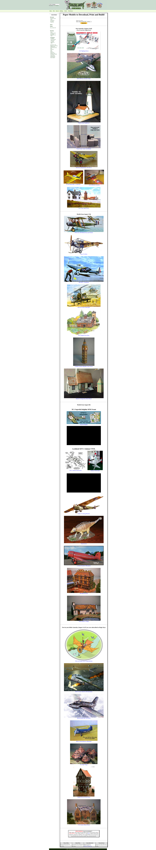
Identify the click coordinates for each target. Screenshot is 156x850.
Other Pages (52, 30)
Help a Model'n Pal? (53, 27)
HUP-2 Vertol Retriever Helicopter (84, 741)
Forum (51, 32)
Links (51, 50)
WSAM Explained (53, 33)
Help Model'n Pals (53, 34)
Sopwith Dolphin (84, 424)
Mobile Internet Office (53, 47)
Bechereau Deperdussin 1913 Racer (84, 167)
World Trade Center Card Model (84, 148)
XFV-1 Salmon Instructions (75, 470)
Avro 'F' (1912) (83, 254)
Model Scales (53, 40)
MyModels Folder (53, 18)
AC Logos (52, 38)
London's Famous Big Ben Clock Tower (84, 366)
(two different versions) (94, 185)
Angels (51, 35)
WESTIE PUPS (52, 46)
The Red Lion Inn (84, 593)
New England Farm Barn (83, 335)
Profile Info (52, 22)
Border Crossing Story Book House (84, 398)
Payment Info (52, 20)
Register (51, 26)
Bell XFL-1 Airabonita (84, 282)
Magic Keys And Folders (54, 45)
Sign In (51, 24)
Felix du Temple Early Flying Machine (83, 661)
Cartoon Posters (52, 55)
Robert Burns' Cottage (84, 621)
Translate (57, 5)
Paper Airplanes (52, 57)
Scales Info (52, 49)
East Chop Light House (84, 208)
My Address (52, 21)
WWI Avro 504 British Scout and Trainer (84, 232)
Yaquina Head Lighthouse (84, 123)
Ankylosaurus (84, 543)
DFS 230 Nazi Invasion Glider (84, 78)
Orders (51, 19)
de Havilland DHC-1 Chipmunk (73, 184)
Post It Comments (53, 39)
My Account (52, 17)
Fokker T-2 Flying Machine (84, 513)
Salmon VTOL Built (95, 470)
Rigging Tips (52, 42)
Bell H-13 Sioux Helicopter (84, 307)
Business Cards (52, 53)
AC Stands (52, 41)
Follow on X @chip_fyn (88, 846)
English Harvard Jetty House (83, 797)
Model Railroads (52, 56)
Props (51, 43)
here (88, 833)
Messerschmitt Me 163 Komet (83, 718)
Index (51, 48)
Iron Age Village (84, 764)
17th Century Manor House (84, 824)
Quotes (51, 51)
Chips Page (52, 52)
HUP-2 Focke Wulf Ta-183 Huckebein (83, 691)
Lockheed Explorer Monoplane (84, 565)
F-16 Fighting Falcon (83, 51)
